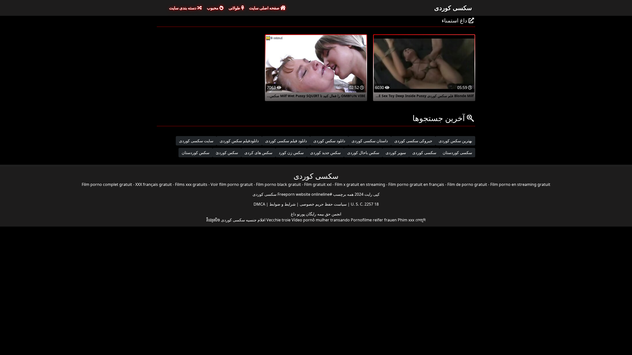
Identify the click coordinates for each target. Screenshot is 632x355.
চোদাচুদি (420, 220)
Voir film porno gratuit (232, 184)
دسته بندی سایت (183, 8)
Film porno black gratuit (278, 184)
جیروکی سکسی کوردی (413, 140)
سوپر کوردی (396, 152)
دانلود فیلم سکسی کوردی (286, 140)
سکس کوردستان (195, 152)
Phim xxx (406, 220)
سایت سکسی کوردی (196, 140)
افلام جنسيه (255, 220)
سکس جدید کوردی (325, 152)
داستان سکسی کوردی (370, 140)
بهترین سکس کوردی (455, 140)
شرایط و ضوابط (282, 204)
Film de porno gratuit (467, 184)
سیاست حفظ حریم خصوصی (323, 204)
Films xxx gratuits (191, 184)
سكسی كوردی (424, 152)
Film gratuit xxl (318, 184)
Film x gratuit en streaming (360, 184)
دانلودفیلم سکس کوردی (239, 140)
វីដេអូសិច (213, 220)
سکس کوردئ (227, 152)
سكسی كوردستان (457, 152)
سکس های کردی (258, 152)
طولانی (235, 8)
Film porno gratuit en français (416, 184)
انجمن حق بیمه (328, 214)
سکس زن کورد (291, 152)
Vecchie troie (278, 220)
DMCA (259, 204)
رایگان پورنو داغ (303, 214)
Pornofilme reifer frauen (374, 220)
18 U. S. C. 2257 (364, 204)
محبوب (213, 8)
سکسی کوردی (453, 7)
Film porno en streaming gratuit (520, 184)
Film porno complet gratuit (107, 184)
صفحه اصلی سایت (264, 8)
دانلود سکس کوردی (329, 140)
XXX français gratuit (153, 184)
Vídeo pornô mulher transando (321, 220)
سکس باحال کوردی (363, 152)
